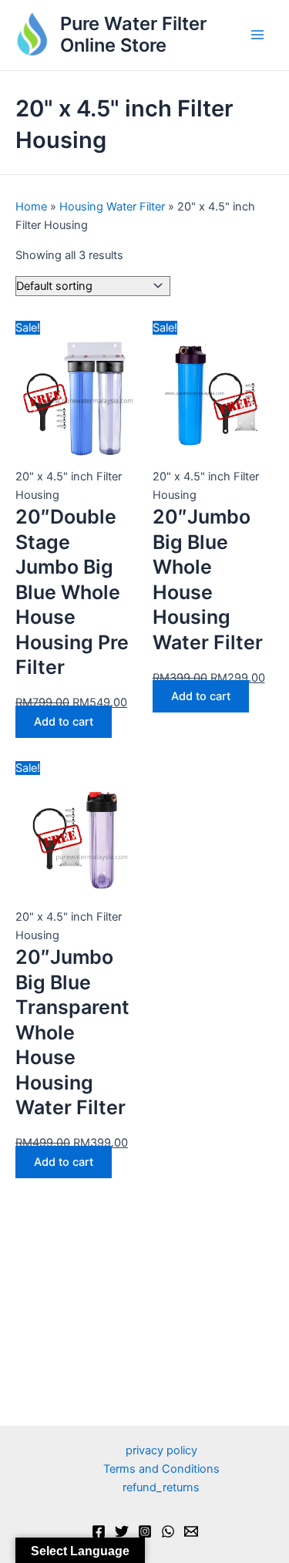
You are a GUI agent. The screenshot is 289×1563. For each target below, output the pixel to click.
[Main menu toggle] (257, 35)
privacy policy (161, 1450)
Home (31, 207)
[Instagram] (145, 1531)
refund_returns (161, 1487)
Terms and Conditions (161, 1469)
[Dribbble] (191, 1531)
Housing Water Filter (112, 207)
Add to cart (63, 722)
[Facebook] (99, 1531)
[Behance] (168, 1531)
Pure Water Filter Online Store (133, 34)
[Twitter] (122, 1531)
